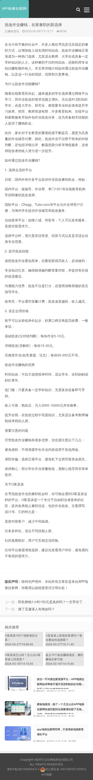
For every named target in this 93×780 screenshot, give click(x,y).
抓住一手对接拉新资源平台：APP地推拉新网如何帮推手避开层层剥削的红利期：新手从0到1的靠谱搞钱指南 (60, 684)
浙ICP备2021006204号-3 (23, 769)
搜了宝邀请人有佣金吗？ (36, 608)
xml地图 (46, 774)
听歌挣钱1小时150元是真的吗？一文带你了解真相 (55, 601)
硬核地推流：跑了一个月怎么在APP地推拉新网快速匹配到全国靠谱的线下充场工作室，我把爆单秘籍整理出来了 (60, 709)
